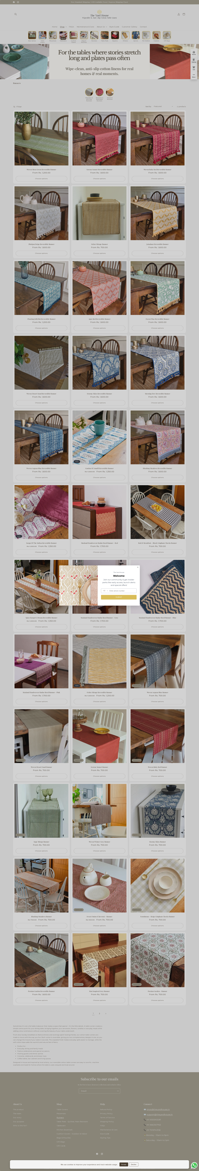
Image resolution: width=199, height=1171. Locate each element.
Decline (133, 1164)
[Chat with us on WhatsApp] (194, 1168)
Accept (123, 1164)
